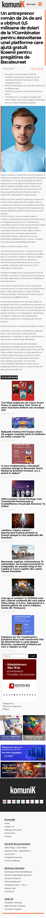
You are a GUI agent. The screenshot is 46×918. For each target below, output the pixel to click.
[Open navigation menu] (40, 4)
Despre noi (9, 827)
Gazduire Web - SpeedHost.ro (17, 851)
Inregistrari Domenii (13, 857)
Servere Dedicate (12, 861)
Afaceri (34, 69)
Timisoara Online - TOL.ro (15, 885)
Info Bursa (9, 891)
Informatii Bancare (12, 882)
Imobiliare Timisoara (13, 903)
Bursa (40, 69)
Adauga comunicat (13, 830)
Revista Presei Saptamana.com (18, 875)
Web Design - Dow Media (15, 848)
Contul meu (9, 833)
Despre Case (10, 888)
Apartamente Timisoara (14, 906)
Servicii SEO (9, 854)
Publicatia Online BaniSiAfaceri (18, 872)
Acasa (6, 823)
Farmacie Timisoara (12, 909)
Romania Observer (12, 878)
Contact (8, 836)
